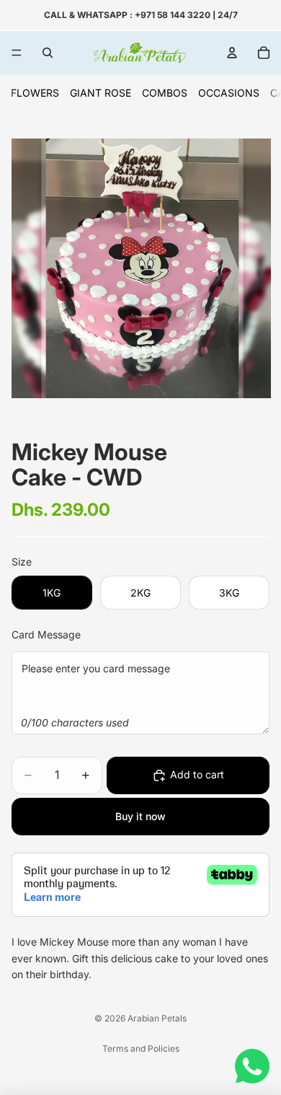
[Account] (232, 53)
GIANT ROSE (100, 93)
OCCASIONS (228, 93)
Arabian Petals (157, 1018)
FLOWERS (35, 93)
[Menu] (16, 52)
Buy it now (140, 816)
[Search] (47, 53)
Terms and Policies (140, 1048)
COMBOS (164, 93)
